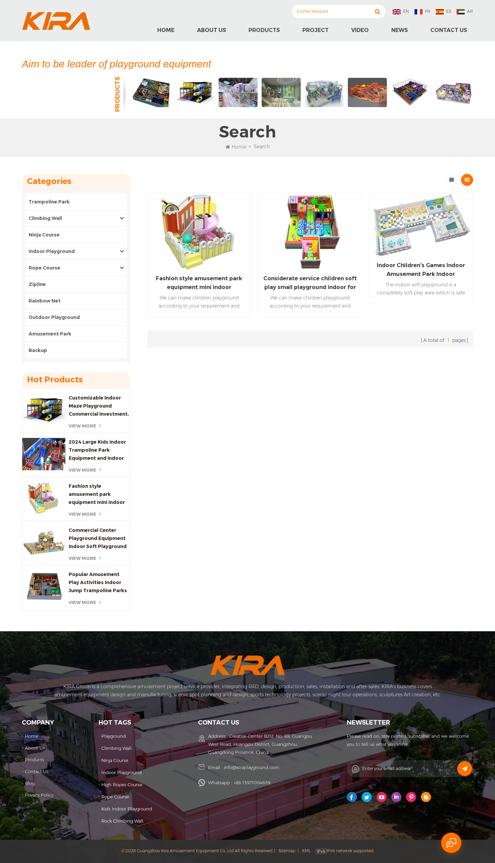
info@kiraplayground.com (251, 767)
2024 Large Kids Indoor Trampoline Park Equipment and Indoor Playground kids (97, 450)
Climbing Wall (45, 218)
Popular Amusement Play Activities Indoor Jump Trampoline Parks (98, 582)
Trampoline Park (49, 202)
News (399, 30)
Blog (30, 783)
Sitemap (286, 850)
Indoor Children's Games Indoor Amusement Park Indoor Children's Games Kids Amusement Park (421, 270)
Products (264, 30)
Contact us (448, 30)
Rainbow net (45, 301)
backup (38, 350)
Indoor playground (121, 772)
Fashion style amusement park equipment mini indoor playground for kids (97, 494)
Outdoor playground (54, 317)
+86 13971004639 (252, 782)
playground (113, 736)
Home (165, 30)
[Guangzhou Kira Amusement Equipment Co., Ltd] (56, 20)
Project (315, 30)
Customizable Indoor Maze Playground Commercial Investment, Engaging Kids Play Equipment (99, 406)
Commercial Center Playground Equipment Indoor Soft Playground (98, 538)
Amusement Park (50, 334)
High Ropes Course (121, 784)
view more (82, 425)
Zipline (37, 284)
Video (360, 30)
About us (211, 30)
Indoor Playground (52, 251)
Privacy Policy (39, 795)
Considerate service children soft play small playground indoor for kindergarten (310, 283)
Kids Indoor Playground (126, 808)
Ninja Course (44, 235)
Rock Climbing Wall (122, 821)
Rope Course (44, 268)
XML (306, 850)
